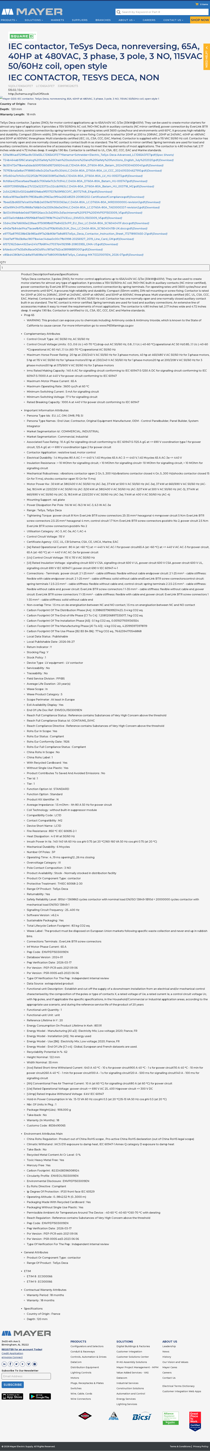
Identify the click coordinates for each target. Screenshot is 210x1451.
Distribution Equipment (85, 1367)
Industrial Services (127, 1383)
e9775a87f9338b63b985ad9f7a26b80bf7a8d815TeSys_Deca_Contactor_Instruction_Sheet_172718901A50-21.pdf (85, 233)
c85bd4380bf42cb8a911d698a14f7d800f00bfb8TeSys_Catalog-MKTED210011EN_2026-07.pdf (73, 254)
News (165, 1351)
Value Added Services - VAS (132, 1372)
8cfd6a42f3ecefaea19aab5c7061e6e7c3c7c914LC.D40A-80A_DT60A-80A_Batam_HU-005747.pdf (75, 181)
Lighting (76, 1372)
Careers (149, 20)
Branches (103, 20)
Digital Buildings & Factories (133, 1346)
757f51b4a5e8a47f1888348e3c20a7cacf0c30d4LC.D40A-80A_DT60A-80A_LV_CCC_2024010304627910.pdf (82, 170)
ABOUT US (169, 1341)
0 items (204, 4)
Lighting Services (126, 1404)
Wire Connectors (81, 1398)
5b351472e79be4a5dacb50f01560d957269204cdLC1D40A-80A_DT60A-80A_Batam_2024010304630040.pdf (83, 165)
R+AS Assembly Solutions (131, 1362)
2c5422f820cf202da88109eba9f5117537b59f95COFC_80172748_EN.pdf (57, 191)
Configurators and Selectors (87, 1346)
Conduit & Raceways (83, 1351)
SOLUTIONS (124, 1341)
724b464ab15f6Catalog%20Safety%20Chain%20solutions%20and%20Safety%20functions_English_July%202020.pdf (88, 160)
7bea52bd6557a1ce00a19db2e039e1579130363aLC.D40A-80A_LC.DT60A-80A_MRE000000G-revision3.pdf (81, 202)
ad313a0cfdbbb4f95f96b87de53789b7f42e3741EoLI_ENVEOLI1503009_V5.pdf (62, 218)
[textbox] (162, 12)
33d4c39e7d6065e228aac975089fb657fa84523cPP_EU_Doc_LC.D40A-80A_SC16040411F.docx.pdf (76, 223)
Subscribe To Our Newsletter (20, 1370)
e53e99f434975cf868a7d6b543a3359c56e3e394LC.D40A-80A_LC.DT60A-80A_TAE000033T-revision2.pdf (81, 207)
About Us (126, 20)
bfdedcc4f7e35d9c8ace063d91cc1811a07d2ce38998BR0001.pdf (53, 249)
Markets (57, 20)
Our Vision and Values (175, 1362)
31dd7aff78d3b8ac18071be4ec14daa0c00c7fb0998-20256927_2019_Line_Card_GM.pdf (68, 239)
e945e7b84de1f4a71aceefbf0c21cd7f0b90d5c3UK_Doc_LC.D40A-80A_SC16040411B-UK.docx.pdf (75, 228)
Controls (86, 1372)
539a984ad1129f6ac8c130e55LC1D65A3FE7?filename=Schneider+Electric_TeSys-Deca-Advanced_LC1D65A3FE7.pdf (88, 154)
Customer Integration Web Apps (181, 1391)
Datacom (121, 1377)
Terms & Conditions (180, 1446)
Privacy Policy (200, 1446)
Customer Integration (129, 1351)
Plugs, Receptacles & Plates (87, 1383)
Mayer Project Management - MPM (137, 1367)
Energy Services (126, 1398)
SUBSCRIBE (13, 1385)
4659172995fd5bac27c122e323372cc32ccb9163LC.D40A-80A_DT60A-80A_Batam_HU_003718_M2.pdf (78, 186)
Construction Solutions (130, 1388)
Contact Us (172, 20)
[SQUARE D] (22, 36)
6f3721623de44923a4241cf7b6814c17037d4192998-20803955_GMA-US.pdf (60, 244)
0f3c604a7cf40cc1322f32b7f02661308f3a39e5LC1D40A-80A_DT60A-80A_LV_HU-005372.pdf (72, 175)
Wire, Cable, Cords (81, 1393)
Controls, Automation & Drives (88, 1356)
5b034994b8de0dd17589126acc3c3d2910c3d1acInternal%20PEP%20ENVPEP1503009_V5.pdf (72, 212)
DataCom (76, 1362)
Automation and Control (130, 1393)
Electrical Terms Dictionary (178, 1386)
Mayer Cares (169, 1367)
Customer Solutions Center (132, 1356)
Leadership (169, 1346)
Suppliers (80, 20)
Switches (76, 1388)
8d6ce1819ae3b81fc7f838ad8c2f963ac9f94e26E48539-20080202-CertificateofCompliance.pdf (73, 197)
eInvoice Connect (12, 1357)
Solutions (33, 20)
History (166, 1356)
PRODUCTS (78, 1341)
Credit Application (12, 1353)
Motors (75, 1377)
